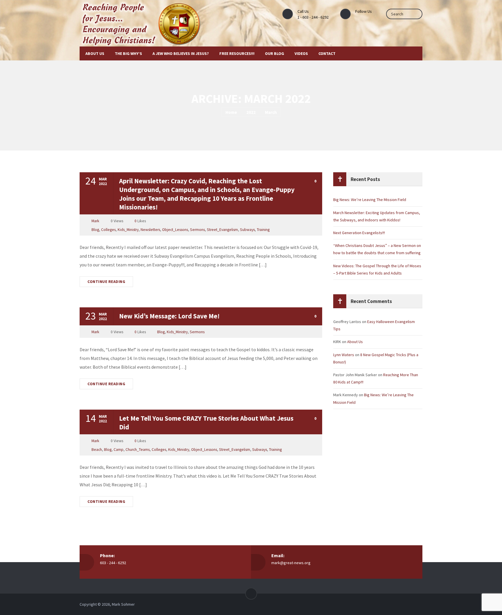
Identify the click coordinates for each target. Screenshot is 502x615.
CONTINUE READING (106, 281)
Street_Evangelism (222, 229)
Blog (95, 229)
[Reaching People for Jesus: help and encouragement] (147, 23)
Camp (118, 449)
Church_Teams (138, 449)
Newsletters (150, 229)
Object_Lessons (175, 229)
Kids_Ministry (128, 229)
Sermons (197, 229)
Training (263, 229)
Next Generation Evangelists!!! (359, 232)
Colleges (108, 229)
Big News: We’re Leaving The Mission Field (369, 199)
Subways (247, 229)
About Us (355, 341)
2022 (251, 112)
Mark (95, 220)
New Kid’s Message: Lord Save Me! (169, 316)
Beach (97, 449)
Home (231, 112)
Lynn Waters (343, 354)
